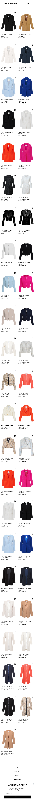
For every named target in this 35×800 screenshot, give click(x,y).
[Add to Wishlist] (15, 12)
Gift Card (17, 779)
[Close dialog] (33, 784)
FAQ (17, 767)
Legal (17, 775)
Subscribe (17, 797)
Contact (17, 771)
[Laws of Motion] (17, 3)
